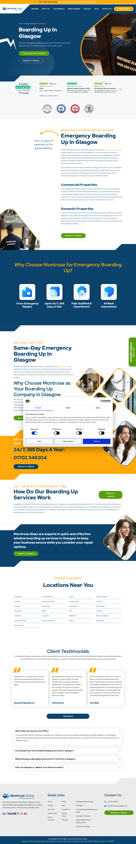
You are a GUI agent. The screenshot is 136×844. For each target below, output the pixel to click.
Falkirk (44, 611)
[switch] (57, 433)
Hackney (99, 611)
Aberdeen (18, 597)
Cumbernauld (74, 601)
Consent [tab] (38, 408)
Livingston (45, 616)
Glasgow (33, 23)
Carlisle (17, 601)
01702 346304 (112, 802)
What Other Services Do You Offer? (32, 731)
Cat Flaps (79, 805)
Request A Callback (31, 60)
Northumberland (20, 621)
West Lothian (19, 625)
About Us (46, 9)
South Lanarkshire (48, 621)
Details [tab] (68, 408)
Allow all (97, 441)
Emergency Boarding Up (84, 802)
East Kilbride (73, 606)
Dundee (18, 606)
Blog (96, 9)
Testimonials (59, 9)
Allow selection (68, 441)
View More (68, 716)
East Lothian (100, 606)
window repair (63, 366)
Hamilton (18, 616)
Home (21, 23)
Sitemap (65, 820)
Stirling (71, 621)
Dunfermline (46, 606)
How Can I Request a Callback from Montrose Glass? (39, 767)
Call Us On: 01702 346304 (34, 53)
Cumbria (99, 601)
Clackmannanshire (48, 601)
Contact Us (107, 9)
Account (87, 9)
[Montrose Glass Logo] (12, 9)
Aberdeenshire (47, 597)
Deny (39, 441)
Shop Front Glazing (83, 826)
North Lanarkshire (102, 616)
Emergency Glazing (83, 816)
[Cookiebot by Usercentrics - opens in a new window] (102, 401)
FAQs (64, 802)
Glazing (26, 23)
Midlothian (72, 616)
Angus (71, 597)
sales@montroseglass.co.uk (117, 806)
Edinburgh (18, 611)
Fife (70, 611)
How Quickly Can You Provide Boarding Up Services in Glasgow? (44, 750)
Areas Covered (74, 9)
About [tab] (98, 408)
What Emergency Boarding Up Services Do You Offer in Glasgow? (45, 759)
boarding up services (112, 150)
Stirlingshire (100, 621)
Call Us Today (124, 9)
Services (35, 9)
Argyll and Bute (101, 597)
